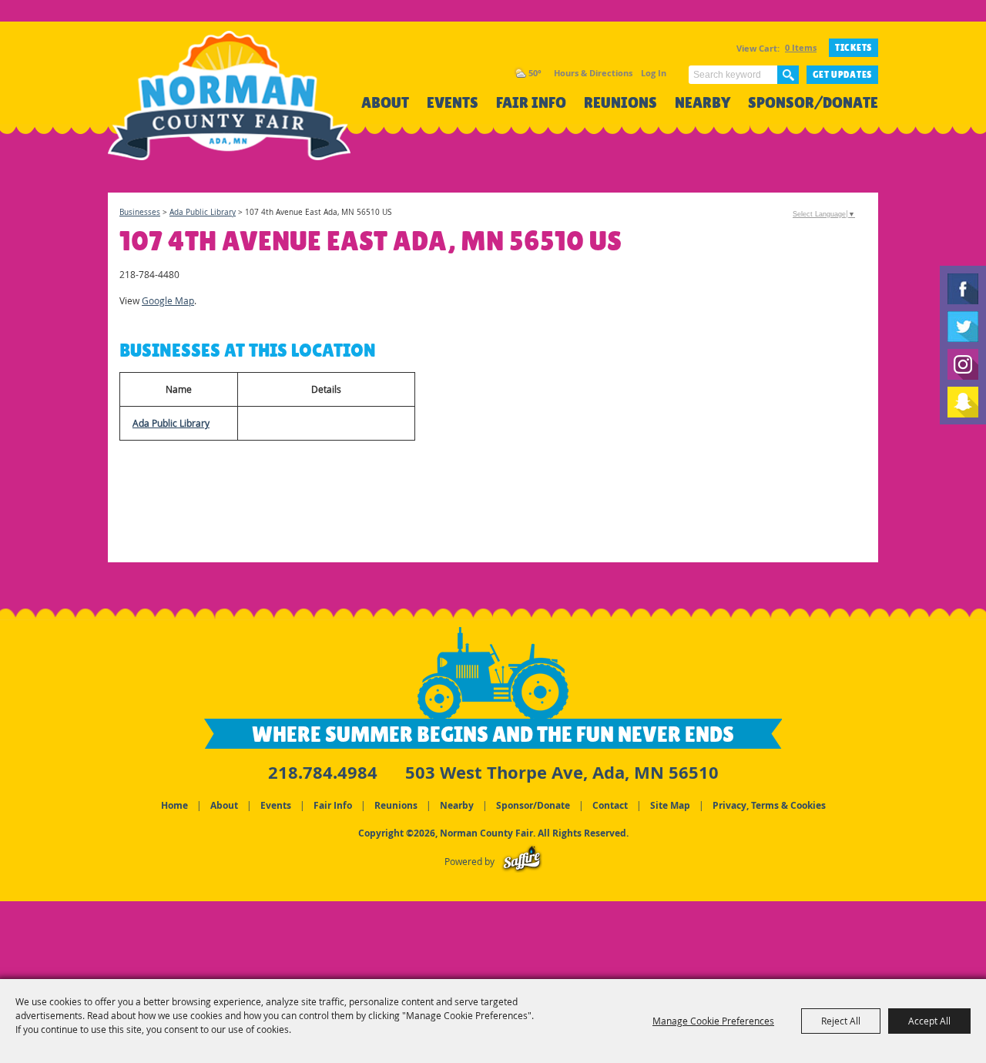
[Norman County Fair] (229, 104)
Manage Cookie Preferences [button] (713, 1020)
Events (452, 103)
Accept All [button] (929, 1020)
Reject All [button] (840, 1020)
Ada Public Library (202, 212)
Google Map (168, 300)
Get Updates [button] (842, 74)
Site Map (670, 805)
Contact (610, 805)
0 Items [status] (801, 47)
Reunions (620, 103)
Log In (653, 73)
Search (788, 74)
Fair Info (531, 103)
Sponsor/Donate (813, 103)
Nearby (702, 103)
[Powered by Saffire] (521, 861)
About (385, 103)
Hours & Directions (593, 73)
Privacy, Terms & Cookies (769, 805)
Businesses (139, 212)
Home (174, 805)
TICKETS (853, 47)
